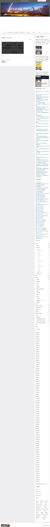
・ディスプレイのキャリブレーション (42, 116)
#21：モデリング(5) (39, 211)
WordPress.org (38, 495)
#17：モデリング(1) (39, 205)
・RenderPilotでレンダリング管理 (42, 129)
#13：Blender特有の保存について (41, 198)
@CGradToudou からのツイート (41, 483)
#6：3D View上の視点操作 (40, 189)
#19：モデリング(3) (39, 208)
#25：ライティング (39, 218)
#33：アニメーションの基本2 (41, 229)
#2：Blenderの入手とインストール (42, 183)
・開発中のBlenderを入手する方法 (42, 172)
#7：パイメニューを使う (40, 190)
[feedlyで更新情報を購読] (2, 62)
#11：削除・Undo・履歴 (40, 196)
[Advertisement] (25, 24)
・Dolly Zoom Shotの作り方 (40, 173)
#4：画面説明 (38, 186)
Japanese (41, 0)
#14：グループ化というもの (40, 200)
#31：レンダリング (39, 226)
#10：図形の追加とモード (40, 194)
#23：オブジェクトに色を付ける (41, 215)
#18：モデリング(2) (39, 207)
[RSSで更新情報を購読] (4, 62)
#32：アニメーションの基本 (40, 228)
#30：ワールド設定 (39, 225)
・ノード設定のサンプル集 (40, 102)
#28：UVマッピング (39, 222)
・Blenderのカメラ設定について (41, 171)
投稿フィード (38, 491)
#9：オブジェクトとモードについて (42, 193)
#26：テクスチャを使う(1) (40, 219)
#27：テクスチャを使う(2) (40, 221)
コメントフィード (39, 493)
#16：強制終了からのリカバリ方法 (42, 204)
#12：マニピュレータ (39, 197)
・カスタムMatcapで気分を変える (41, 136)
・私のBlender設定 (39, 115)
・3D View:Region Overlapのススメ (42, 159)
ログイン (37, 489)
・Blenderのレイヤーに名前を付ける (42, 164)
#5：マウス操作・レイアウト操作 (41, 187)
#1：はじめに (38, 182)
